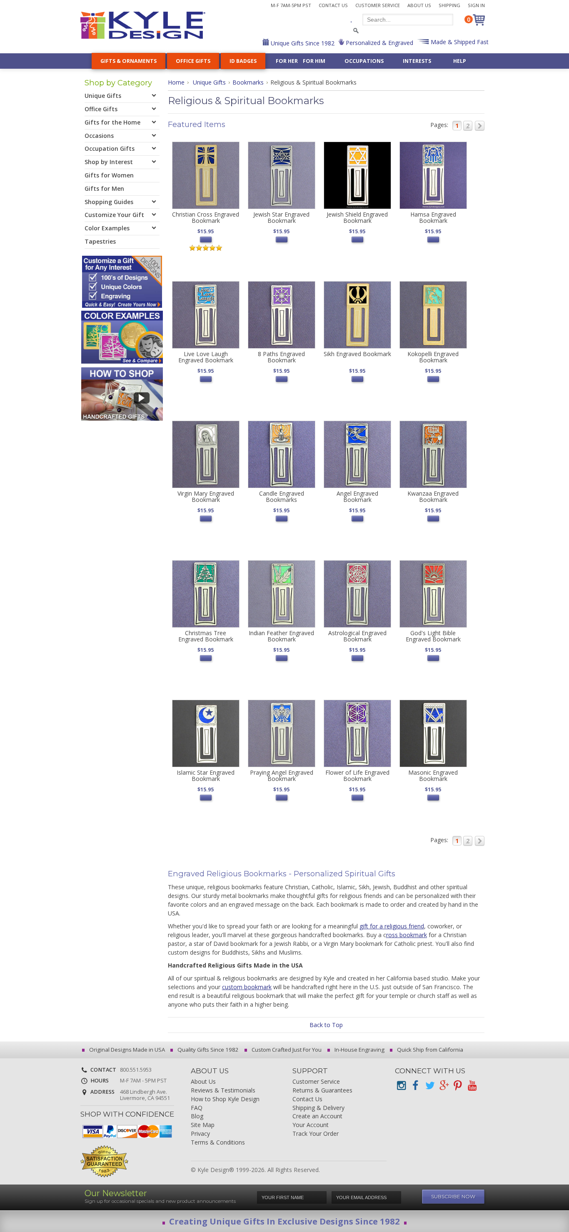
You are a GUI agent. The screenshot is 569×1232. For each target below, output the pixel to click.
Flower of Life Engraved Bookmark (357, 775)
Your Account (310, 1125)
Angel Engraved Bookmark (357, 496)
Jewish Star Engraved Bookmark (281, 217)
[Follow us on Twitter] (429, 1085)
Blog (197, 1116)
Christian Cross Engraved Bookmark (205, 217)
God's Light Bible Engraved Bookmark (433, 636)
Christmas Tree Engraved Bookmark (205, 636)
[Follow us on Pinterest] (458, 1085)
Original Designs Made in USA (126, 1049)
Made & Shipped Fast (459, 42)
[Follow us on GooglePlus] (443, 1085)
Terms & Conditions (218, 1142)
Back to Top (326, 1025)
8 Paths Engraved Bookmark (281, 357)
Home (176, 82)
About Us (419, 5)
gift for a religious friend (391, 926)
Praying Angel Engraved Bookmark (281, 775)
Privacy (200, 1133)
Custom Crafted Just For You (286, 1049)
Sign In (476, 5)
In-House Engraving (358, 1049)
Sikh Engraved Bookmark (357, 354)
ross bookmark (406, 935)
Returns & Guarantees (322, 1090)
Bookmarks (248, 82)
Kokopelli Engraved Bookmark (433, 357)
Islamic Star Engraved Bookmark (206, 775)
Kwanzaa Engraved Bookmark (433, 496)
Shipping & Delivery (318, 1108)
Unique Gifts (209, 82)
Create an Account (317, 1116)
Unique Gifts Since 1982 (301, 43)
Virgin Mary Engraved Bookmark (205, 496)
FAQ (196, 1108)
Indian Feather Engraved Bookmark (281, 636)
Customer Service (377, 5)
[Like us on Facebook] (415, 1085)
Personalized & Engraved (378, 43)
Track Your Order (315, 1133)
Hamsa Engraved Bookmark (433, 217)
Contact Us (333, 5)
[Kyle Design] (142, 25)
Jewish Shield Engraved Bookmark (357, 217)
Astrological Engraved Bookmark (357, 636)
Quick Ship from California (429, 1049)
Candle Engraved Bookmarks (281, 496)
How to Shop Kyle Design (225, 1099)
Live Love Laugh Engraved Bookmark (205, 357)
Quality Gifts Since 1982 (207, 1049)
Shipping (449, 5)
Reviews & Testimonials (223, 1090)
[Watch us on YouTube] (472, 1085)
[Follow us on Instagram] (401, 1085)
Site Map (203, 1125)
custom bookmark (247, 987)
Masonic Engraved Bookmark (433, 775)
